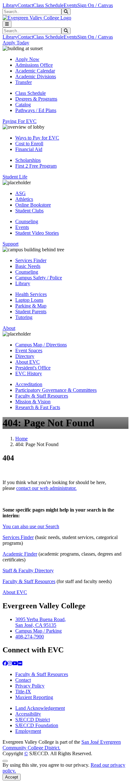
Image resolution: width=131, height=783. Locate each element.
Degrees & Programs (36, 99)
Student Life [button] (15, 176)
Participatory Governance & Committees (56, 390)
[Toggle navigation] (7, 24)
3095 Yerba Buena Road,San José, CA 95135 (40, 622)
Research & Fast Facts (37, 407)
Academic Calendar (35, 70)
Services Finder (30, 260)
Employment (28, 731)
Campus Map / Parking (38, 631)
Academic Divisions (35, 76)
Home (21, 438)
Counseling (26, 221)
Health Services (31, 294)
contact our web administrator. (46, 488)
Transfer (23, 82)
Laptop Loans (29, 300)
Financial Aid (28, 149)
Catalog (23, 104)
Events (70, 5)
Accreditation (28, 384)
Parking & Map (30, 305)
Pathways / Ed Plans (35, 110)
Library (10, 5)
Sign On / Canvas (95, 5)
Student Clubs (29, 210)
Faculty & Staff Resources (41, 396)
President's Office (33, 367)
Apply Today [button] (16, 42)
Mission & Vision (33, 401)
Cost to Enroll (29, 143)
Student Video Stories (37, 233)
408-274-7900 (29, 636)
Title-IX (23, 691)
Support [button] (10, 244)
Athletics (24, 199)
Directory (24, 356)
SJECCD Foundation (36, 725)
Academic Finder (20, 554)
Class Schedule (48, 5)
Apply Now (27, 59)
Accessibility (28, 714)
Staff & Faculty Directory (28, 570)
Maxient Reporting (34, 697)
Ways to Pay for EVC (37, 138)
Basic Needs (27, 266)
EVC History (28, 373)
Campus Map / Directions (41, 344)
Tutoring (23, 317)
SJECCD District (32, 719)
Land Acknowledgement (40, 708)
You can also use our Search (31, 526)
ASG (20, 193)
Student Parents (30, 311)
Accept (11, 777)
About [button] (9, 328)
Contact (25, 5)
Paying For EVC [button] (20, 121)
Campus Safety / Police (38, 277)
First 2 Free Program (36, 166)
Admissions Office (34, 65)
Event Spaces (28, 350)
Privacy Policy (30, 685)
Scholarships (28, 160)
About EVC (27, 362)
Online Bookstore (33, 205)
